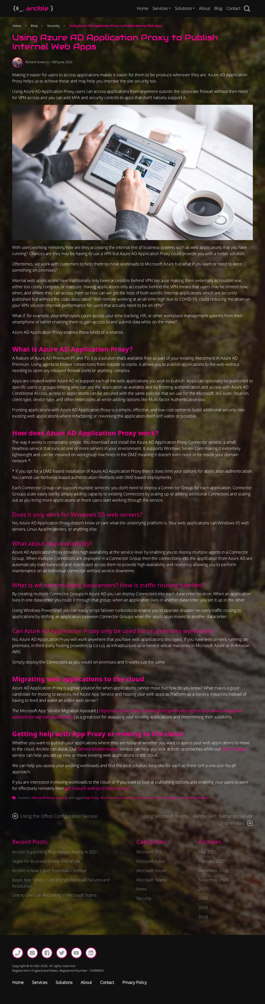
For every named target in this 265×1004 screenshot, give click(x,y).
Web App (170, 797)
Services (160, 8)
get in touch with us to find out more (98, 788)
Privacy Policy (134, 982)
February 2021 (211, 861)
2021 (203, 889)
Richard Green (35, 62)
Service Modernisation (98, 749)
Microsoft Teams (151, 880)
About (204, 8)
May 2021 (207, 852)
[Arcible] (33, 8)
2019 (203, 907)
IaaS (151, 797)
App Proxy (92, 797)
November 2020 (213, 880)
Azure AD (140, 797)
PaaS (158, 797)
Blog (218, 8)
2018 (203, 917)
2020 (203, 898)
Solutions (183, 8)
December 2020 (213, 870)
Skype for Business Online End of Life (46, 861)
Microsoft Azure (43, 797)
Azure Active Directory (116, 797)
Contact (233, 8)
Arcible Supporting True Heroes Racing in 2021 (55, 852)
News (141, 889)
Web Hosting (233, 749)
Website (203, 797)
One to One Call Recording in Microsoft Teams (54, 895)
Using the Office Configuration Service (58, 816)
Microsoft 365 (149, 852)
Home (142, 8)
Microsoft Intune (151, 870)
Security (53, 26)
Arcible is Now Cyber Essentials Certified (49, 870)
